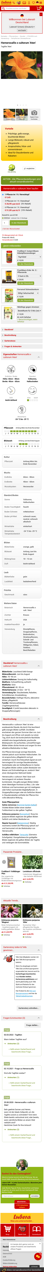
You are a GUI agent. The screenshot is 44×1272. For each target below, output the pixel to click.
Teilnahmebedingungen (24, 996)
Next (39, 862)
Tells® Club (22, 1234)
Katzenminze (22, 823)
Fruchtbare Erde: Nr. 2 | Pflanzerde (27, 271)
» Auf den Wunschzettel (11, 229)
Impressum (7, 1250)
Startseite (4, 36)
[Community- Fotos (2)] (22, 114)
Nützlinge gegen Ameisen (28, 307)
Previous (4, 862)
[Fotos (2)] (9, 114)
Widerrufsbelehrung (10, 1263)
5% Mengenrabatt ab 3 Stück (12, 235)
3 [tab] (23, 105)
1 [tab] (17, 105)
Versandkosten (7, 240)
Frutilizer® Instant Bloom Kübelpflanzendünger (28, 252)
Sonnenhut (24, 814)
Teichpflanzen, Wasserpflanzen (21, 38)
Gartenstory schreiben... (29, 1008)
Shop (7, 1234)
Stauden (22, 36)
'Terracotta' (23, 835)
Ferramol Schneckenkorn (28, 289)
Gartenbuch (36, 1234)
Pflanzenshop (13, 36)
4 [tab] (26, 105)
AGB (4, 1257)
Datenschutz (7, 1253)
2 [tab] (20, 105)
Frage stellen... (32, 1025)
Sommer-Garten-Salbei (26, 805)
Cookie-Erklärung (9, 1260)
